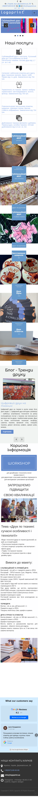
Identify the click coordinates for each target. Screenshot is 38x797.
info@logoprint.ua (29, 6)
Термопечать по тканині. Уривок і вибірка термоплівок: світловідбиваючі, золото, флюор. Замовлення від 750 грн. (18, 92)
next (32, 25)
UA (15, 8)
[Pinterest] (20, 1)
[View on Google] (5, 728)
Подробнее (7, 432)
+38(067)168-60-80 (8, 6)
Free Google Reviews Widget (20, 749)
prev (6, 25)
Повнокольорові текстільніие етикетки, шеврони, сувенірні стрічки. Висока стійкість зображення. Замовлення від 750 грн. (19, 109)
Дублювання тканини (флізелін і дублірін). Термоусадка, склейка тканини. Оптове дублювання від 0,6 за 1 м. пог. (19, 125)
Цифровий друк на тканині (13, 404)
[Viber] (17, 6)
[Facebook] (17, 1)
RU (19, 8)
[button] (1, 735)
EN (23, 8)
